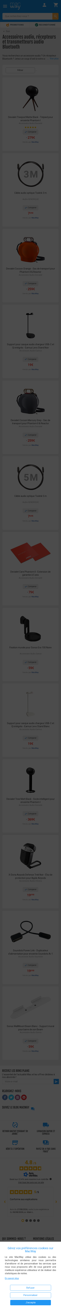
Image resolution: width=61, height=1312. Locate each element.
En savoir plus (12, 1278)
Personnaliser (30, 1295)
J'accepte (31, 1302)
